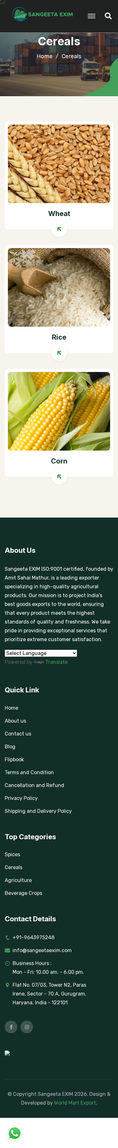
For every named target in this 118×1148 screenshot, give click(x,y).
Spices (12, 854)
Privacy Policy (21, 798)
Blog (10, 747)
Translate (56, 662)
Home (45, 56)
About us (15, 721)
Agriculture (18, 880)
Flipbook (14, 760)
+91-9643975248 (33, 937)
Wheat (59, 213)
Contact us (18, 734)
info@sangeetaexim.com (42, 950)
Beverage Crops (23, 893)
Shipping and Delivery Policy (38, 811)
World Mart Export (75, 1103)
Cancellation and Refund (34, 785)
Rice (59, 337)
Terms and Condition (29, 772)
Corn (59, 461)
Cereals (13, 867)
